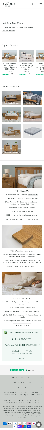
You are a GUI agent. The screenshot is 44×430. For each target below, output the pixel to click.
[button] (38, 424)
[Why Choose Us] (22, 176)
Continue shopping (8, 31)
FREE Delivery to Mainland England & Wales (21, 215)
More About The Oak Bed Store (22, 219)
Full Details (30, 204)
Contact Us (21, 387)
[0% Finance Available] (22, 283)
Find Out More (22, 325)
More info (21, 358)
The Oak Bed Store (21, 377)
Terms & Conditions (21, 382)
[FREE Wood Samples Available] (22, 236)
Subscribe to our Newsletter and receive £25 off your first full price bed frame (21, 394)
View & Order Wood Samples (22, 267)
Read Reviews (33, 195)
